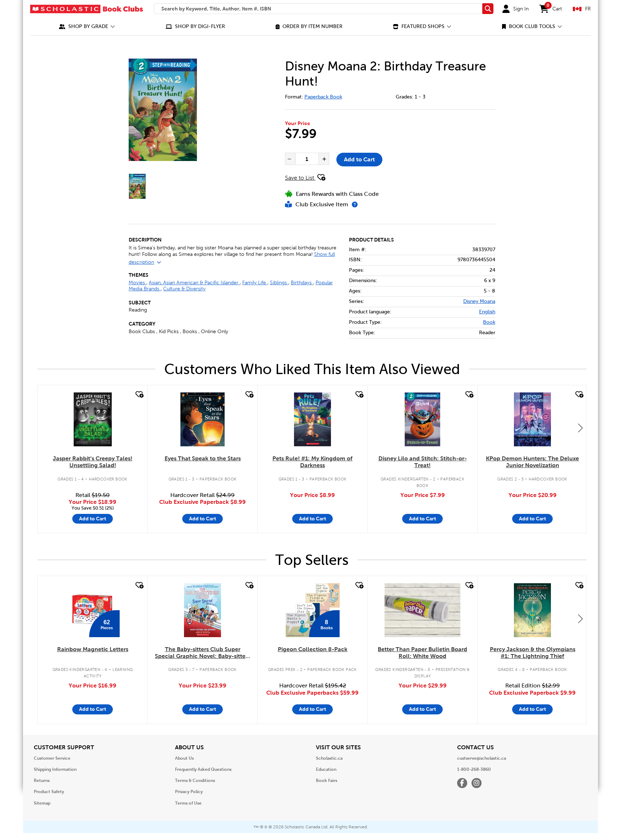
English (487, 311)
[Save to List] (139, 394)
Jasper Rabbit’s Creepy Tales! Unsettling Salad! (92, 461)
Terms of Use (188, 803)
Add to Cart (359, 159)
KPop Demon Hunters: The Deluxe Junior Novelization (532, 461)
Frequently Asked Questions (203, 769)
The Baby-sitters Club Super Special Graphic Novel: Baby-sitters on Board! (202, 653)
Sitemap (42, 803)
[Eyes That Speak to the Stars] (202, 419)
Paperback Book (323, 97)
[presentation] (289, 159)
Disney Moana (479, 301)
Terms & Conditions (195, 780)
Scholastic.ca (329, 758)
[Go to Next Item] (580, 428)
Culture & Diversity (184, 288)
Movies (137, 282)
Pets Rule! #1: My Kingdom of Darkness (312, 461)
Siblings (279, 282)
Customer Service (52, 758)
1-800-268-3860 (474, 769)
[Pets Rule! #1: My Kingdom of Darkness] (312, 419)
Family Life (254, 282)
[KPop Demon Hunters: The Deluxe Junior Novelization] (532, 419)
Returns (42, 780)
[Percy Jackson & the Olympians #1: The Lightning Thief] (532, 610)
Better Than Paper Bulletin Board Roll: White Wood (422, 652)
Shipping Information (55, 769)
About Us (184, 758)
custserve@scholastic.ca (481, 758)
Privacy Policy (189, 791)
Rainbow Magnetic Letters (92, 649)
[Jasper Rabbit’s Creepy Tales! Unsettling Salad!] (93, 419)
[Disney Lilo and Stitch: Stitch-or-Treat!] (423, 419)
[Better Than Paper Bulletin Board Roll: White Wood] (422, 610)
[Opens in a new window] (176, 110)
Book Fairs (326, 780)
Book (489, 322)
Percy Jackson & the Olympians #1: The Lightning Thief (532, 652)
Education (326, 769)
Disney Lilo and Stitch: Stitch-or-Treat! (422, 461)
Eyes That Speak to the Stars (203, 458)
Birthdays (302, 282)
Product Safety (49, 791)
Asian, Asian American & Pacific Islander (194, 282)
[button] (87, 26)
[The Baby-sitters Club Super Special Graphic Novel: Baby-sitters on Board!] (202, 610)
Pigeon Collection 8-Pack (313, 649)
